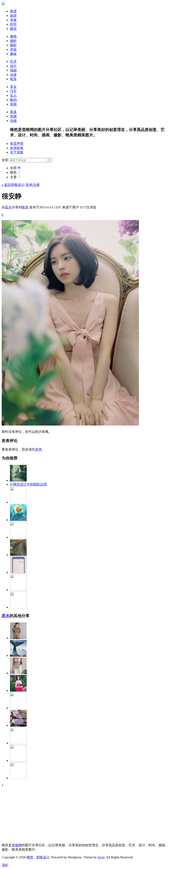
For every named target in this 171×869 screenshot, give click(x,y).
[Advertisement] (28, 813)
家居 (13, 11)
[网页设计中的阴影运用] (28, 484)
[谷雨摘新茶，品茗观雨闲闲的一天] (18, 778)
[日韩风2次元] (18, 607)
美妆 (13, 49)
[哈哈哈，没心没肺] (18, 589)
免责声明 (16, 143)
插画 (13, 70)
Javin (101, 857)
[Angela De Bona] (18, 743)
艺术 (13, 61)
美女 (13, 86)
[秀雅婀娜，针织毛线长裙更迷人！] (18, 638)
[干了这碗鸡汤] (18, 537)
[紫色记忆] (18, 725)
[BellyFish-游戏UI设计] (18, 520)
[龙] (18, 708)
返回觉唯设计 (13, 185)
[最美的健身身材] (18, 673)
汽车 (13, 91)
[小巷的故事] (18, 480)
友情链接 (16, 148)
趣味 (13, 54)
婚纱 (13, 40)
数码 (13, 100)
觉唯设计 (42, 857)
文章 (13, 177)
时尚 (13, 24)
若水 (8, 207)
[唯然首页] (3, 4)
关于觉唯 (16, 152)
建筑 (13, 28)
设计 (13, 66)
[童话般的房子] (18, 502)
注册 (36, 185)
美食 (13, 20)
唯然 (13, 172)
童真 (13, 112)
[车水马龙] (18, 555)
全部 (13, 168)
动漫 (13, 74)
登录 (29, 185)
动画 (13, 120)
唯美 (13, 79)
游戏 (13, 104)
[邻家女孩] (18, 690)
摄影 (13, 45)
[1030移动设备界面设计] (18, 572)
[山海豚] (18, 655)
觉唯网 (17, 845)
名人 (13, 95)
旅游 (13, 15)
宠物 (13, 116)
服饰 (13, 36)
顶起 (5, 865)
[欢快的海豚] (18, 760)
